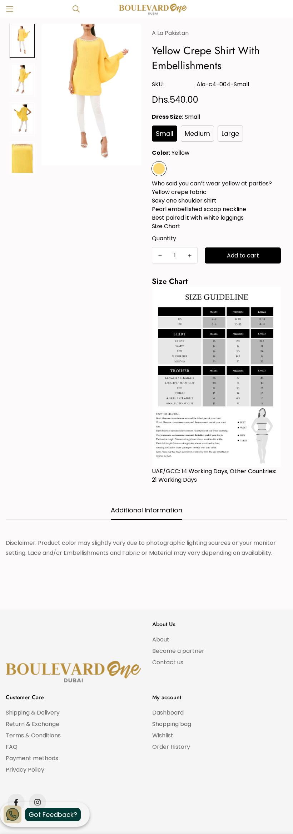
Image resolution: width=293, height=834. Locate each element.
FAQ (12, 747)
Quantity (164, 238)
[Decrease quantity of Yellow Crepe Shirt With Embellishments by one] (160, 255)
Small (164, 133)
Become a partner (178, 651)
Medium (197, 133)
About (160, 639)
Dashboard (168, 712)
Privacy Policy (25, 770)
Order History (171, 747)
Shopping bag (171, 724)
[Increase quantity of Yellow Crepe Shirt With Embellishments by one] (189, 255)
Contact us (167, 662)
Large (230, 133)
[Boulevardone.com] (153, 9)
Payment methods (32, 758)
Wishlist (162, 735)
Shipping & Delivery (33, 712)
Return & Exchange (32, 724)
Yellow (159, 169)
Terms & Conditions (33, 735)
